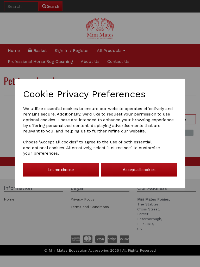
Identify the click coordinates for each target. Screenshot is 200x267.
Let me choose (61, 169)
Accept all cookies (139, 169)
